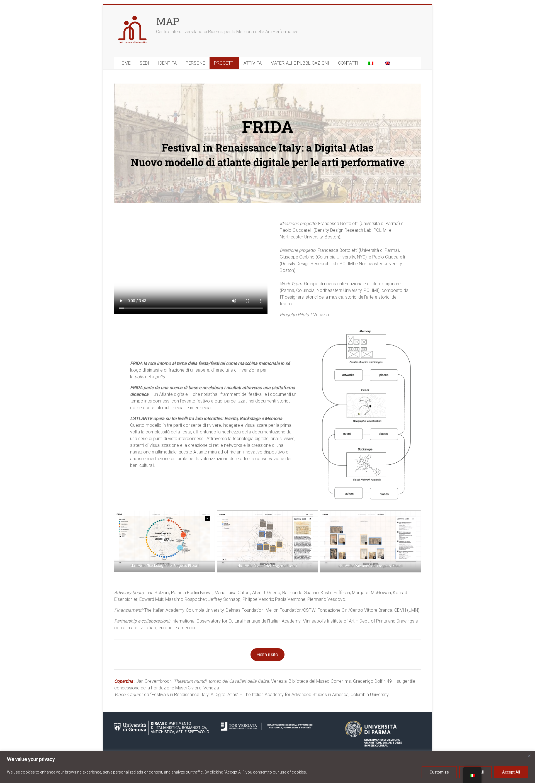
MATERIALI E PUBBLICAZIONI (300, 63)
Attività (253, 63)
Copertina (123, 681)
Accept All (511, 772)
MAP (167, 21)
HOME (125, 63)
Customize (439, 772)
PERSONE (195, 63)
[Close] (529, 755)
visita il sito (267, 654)
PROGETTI (224, 63)
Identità (167, 63)
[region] (267, 767)
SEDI (144, 63)
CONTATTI (348, 63)
